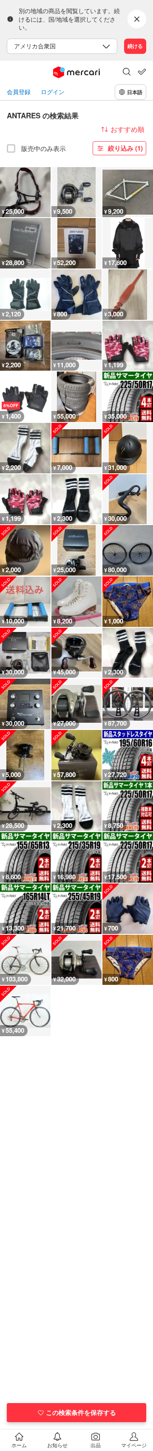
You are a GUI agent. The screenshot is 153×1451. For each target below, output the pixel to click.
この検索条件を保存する (81, 1412)
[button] (126, 72)
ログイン (53, 92)
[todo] (142, 72)
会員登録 (19, 92)
